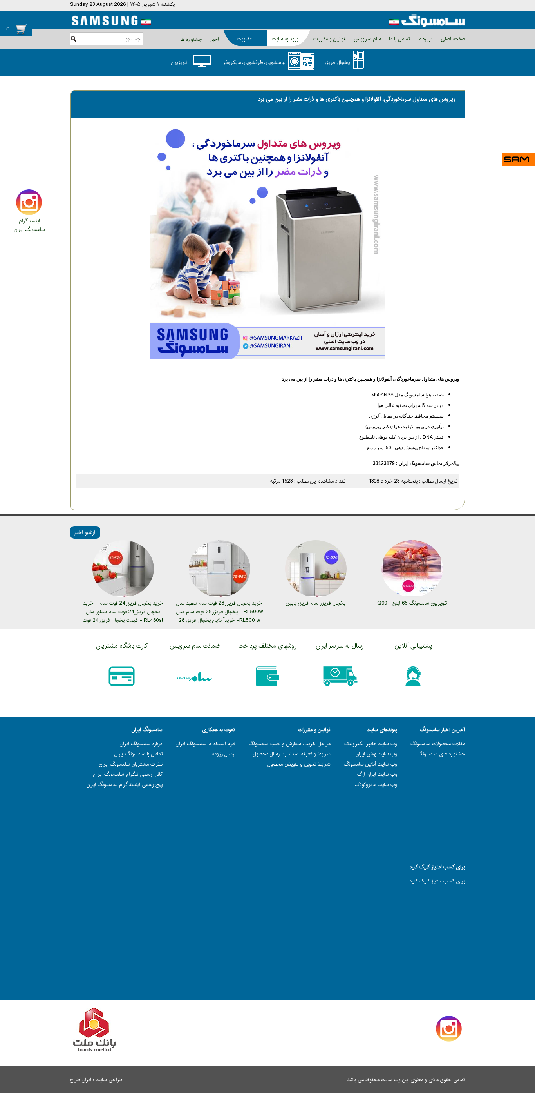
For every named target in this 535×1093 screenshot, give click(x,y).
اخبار (214, 39)
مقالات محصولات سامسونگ (437, 743)
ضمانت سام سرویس (195, 646)
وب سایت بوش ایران (376, 754)
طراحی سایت (109, 1079)
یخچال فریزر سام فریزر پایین (315, 603)
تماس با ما (398, 38)
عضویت (244, 38)
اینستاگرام (29, 220)
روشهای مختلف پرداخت (267, 646)
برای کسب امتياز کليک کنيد (437, 881)
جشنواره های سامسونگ (441, 754)
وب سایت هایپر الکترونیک (370, 743)
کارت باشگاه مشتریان (122, 646)
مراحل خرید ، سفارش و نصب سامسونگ (290, 743)
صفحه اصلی (452, 38)
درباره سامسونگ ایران (141, 743)
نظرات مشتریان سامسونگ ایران (131, 764)
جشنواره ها (191, 39)
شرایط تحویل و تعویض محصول (299, 764)
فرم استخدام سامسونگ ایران (205, 743)
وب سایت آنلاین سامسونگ (370, 764)
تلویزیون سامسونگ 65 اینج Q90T (412, 603)
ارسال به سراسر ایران (340, 646)
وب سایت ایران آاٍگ (377, 774)
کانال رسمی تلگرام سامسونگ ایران (128, 774)
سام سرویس (366, 38)
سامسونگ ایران (29, 229)
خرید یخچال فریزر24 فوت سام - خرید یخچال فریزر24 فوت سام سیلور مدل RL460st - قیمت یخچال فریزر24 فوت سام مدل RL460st (123, 616)
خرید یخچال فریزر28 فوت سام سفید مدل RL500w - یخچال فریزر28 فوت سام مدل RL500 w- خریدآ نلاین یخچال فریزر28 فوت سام (219, 616)
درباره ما (424, 38)
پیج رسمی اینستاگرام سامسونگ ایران (125, 784)
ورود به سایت (285, 38)
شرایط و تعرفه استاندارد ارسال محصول (292, 754)
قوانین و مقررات (329, 38)
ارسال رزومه (223, 754)
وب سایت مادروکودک (376, 784)
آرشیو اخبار (84, 532)
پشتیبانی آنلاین (413, 646)
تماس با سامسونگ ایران (138, 754)
